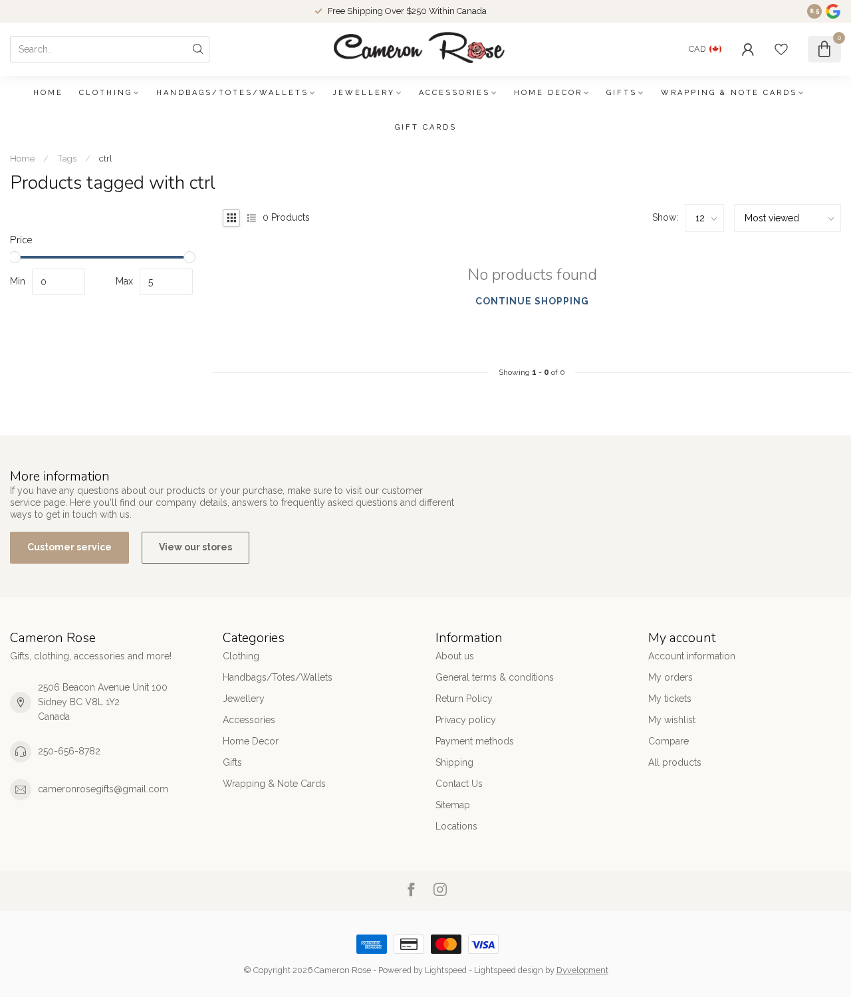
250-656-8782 (69, 751)
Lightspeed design (508, 970)
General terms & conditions (494, 677)
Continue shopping (532, 301)
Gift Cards (426, 127)
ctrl (105, 158)
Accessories (454, 92)
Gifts (621, 92)
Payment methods (474, 741)
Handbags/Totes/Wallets (232, 92)
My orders (670, 677)
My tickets (669, 698)
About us (454, 656)
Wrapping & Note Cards (729, 92)
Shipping (454, 762)
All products (674, 762)
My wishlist (671, 720)
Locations (456, 826)
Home (48, 92)
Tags (66, 158)
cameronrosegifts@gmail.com (103, 789)
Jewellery (363, 92)
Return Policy (464, 698)
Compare (668, 741)
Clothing (105, 92)
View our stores (195, 547)
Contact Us (459, 783)
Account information (691, 656)
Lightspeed (446, 970)
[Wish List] (781, 49)
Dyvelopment (582, 970)
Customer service (69, 547)
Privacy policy (465, 720)
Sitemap (452, 805)
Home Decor (548, 92)
